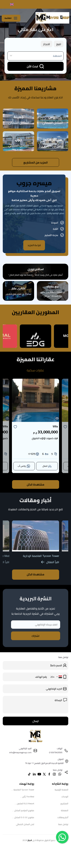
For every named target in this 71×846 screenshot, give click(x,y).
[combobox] (35, 55)
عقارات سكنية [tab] (35, 370)
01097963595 (54, 4)
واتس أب (22, 466)
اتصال (44, 466)
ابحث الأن (32, 66)
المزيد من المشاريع (35, 162)
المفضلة (64, 810)
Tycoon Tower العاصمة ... (22, 790)
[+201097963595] (59, 774)
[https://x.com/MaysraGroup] (44, 774)
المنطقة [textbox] (57, 56)
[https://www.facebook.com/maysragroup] (49, 774)
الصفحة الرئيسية (61, 790)
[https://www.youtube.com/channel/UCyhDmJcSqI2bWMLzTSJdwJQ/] (39, 774)
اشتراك (35, 635)
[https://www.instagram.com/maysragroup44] (54, 774)
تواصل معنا (63, 824)
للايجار (46, 44)
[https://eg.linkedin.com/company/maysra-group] (34, 774)
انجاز (30, 840)
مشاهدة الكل (35, 484)
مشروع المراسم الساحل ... (23, 810)
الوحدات (64, 797)
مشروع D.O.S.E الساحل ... (23, 817)
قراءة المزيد (34, 245)
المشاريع (64, 803)
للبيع (58, 44)
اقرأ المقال (52, 562)
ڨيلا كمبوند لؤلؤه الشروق (45, 438)
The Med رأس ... (27, 797)
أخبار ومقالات (62, 817)
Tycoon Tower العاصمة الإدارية (41, 555)
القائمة (8, 18)
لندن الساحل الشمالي (25, 824)
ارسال (35, 721)
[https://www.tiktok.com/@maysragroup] (29, 774)
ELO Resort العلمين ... (24, 803)
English (6, 4)
